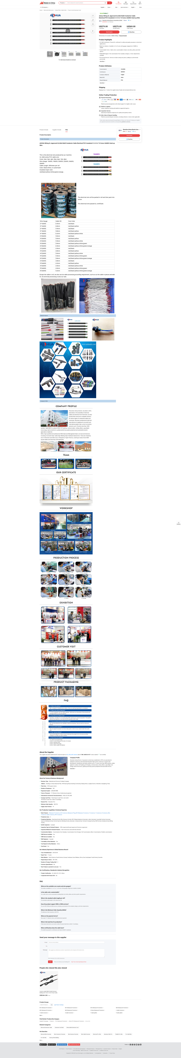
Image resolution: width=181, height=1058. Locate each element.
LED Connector (63, 813)
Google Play (51, 1044)
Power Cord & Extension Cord (74, 10)
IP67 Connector (58, 814)
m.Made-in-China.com (94, 1050)
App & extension (124, 7)
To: (46, 946)
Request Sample (123, 35)
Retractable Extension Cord (72, 1027)
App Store (43, 1044)
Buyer (109, 7)
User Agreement (98, 1053)
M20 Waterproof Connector (122, 1007)
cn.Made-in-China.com (104, 1050)
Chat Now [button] (132, 32)
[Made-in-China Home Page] (47, 2)
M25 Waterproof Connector (46, 1010)
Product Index (114, 1048)
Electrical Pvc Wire (97, 1034)
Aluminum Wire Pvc (108, 1034)
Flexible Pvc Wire (119, 1034)
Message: (45, 950)
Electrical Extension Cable (46, 1027)
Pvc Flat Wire (43, 1037)
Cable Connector (50, 814)
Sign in (140, 3)
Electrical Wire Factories (46, 1034)
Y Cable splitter (119, 1012)
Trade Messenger (61, 1044)
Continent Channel (107, 1048)
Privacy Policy (112, 1053)
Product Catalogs (59, 1004)
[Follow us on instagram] (134, 1044)
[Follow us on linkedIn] (140, 1044)
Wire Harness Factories (73, 1034)
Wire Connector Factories (59, 1034)
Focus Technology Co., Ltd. (80, 1053)
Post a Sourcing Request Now (79, 961)
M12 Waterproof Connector (46, 1007)
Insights (120, 1048)
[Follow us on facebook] (130, 1044)
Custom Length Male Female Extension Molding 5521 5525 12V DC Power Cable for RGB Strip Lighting (48, 993)
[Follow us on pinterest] (138, 1044)
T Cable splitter (93, 1012)
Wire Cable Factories (85, 1034)
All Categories (45, 7)
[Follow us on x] (132, 1044)
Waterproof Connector (54, 813)
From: (46, 942)
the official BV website (72, 754)
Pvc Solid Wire (128, 1034)
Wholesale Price (99, 1048)
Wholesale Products (90, 1048)
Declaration (105, 1053)
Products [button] (62, 3)
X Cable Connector (69, 1012)
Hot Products (61, 1048)
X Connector (104, 813)
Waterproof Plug (71, 813)
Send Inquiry (109, 32)
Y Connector (92, 813)
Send (50, 961)
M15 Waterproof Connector (82, 813)
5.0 (125, 131)
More (41, 1040)
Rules (140, 7)
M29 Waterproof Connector (71, 1010)
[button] (105, 2)
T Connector (98, 813)
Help (116, 7)
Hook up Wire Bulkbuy (54, 1037)
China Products (69, 1048)
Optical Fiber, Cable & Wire (60, 10)
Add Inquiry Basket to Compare (68, 59)
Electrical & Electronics (49, 10)
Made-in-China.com (84, 1050)
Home (41, 10)
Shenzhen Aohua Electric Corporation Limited (112, 20)
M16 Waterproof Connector (96, 1007)
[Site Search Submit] (109, 2)
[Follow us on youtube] (136, 1044)
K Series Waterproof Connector (97, 1010)
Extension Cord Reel (59, 1027)
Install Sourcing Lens (74, 1044)
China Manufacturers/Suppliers (79, 1048)
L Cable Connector (120, 1010)
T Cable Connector (44, 1012)
